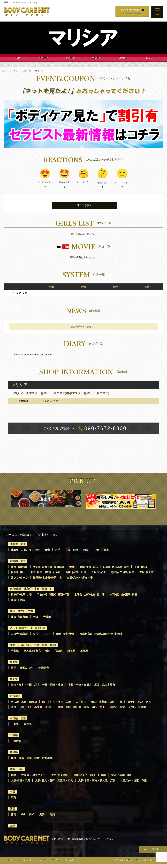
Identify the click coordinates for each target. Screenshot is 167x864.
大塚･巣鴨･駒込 (89, 567)
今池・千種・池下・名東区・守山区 (32, 707)
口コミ (149, 57)
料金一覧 (96, 57)
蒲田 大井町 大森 (21, 611)
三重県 (14, 735)
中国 (12, 791)
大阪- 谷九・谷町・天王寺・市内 (54, 780)
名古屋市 (15, 696)
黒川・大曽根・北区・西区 (135, 701)
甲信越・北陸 (18, 718)
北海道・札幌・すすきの (25, 549)
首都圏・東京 (18, 561)
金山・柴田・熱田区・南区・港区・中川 (81, 707)
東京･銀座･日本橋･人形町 (45, 572)
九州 (12, 825)
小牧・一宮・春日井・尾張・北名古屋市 (91, 684)
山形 (96, 549)
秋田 (86, 549)
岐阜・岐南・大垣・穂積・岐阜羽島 (32, 758)
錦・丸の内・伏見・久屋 (56, 701)
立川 (35, 633)
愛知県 (14, 679)
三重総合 (16, 741)
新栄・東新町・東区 (103, 701)
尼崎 (13, 775)
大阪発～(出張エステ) (33, 775)
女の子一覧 (44, 57)
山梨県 (15, 724)
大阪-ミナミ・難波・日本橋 (90, 775)
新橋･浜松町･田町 (75, 572)
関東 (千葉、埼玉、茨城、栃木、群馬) (33, 645)
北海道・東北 (18, 544)
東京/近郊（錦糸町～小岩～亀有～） (31, 588)
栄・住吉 (81, 701)
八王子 (47, 633)
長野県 (28, 724)
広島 (13, 797)
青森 (47, 549)
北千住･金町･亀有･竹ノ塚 (90, 594)
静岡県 (14, 662)
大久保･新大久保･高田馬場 (48, 567)
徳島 (13, 814)
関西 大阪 (16, 769)
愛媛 (42, 814)
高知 (52, 814)
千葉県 (15, 650)
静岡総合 (43, 667)
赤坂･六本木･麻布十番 (80, 577)
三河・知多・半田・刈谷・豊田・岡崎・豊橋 (37, 684)
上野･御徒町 (141, 567)
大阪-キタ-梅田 (60, 775)
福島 (106, 549)
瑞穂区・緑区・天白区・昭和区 (128, 707)
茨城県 (58, 650)
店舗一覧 (27, 71)
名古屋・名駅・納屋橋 (24, 701)
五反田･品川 (98, 572)
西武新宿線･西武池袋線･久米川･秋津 (100, 633)
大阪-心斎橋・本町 (122, 775)
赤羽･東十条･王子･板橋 (123, 594)
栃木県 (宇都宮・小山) (37, 650)
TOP (17, 57)
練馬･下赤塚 (18, 600)
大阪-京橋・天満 (20, 780)
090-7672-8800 (84, 428)
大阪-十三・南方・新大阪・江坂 (96, 780)
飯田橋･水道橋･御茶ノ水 (47, 577)
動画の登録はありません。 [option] (83, 257)
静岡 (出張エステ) (22, 667)
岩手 (57, 549)
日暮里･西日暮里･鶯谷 (116, 567)
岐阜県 (14, 752)
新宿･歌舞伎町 (19, 567)
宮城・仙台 (71, 549)
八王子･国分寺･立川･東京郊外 (27, 628)
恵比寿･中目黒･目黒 (122, 572)
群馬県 (84, 650)
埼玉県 (71, 650)
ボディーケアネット (10, 71)
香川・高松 (27, 814)
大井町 (47, 616)
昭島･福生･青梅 (65, 633)
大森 (35, 616)
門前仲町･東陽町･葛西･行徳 (53, 594)
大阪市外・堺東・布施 (134, 780)
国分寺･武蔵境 (19, 633)
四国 (12, 808)
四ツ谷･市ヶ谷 (19, 577)
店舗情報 (123, 57)
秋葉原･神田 (18, 572)
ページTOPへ (154, 849)
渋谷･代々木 (146, 572)
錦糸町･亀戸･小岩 (21, 594)
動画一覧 (70, 57)
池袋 (72, 567)
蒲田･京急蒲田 (19, 616)
